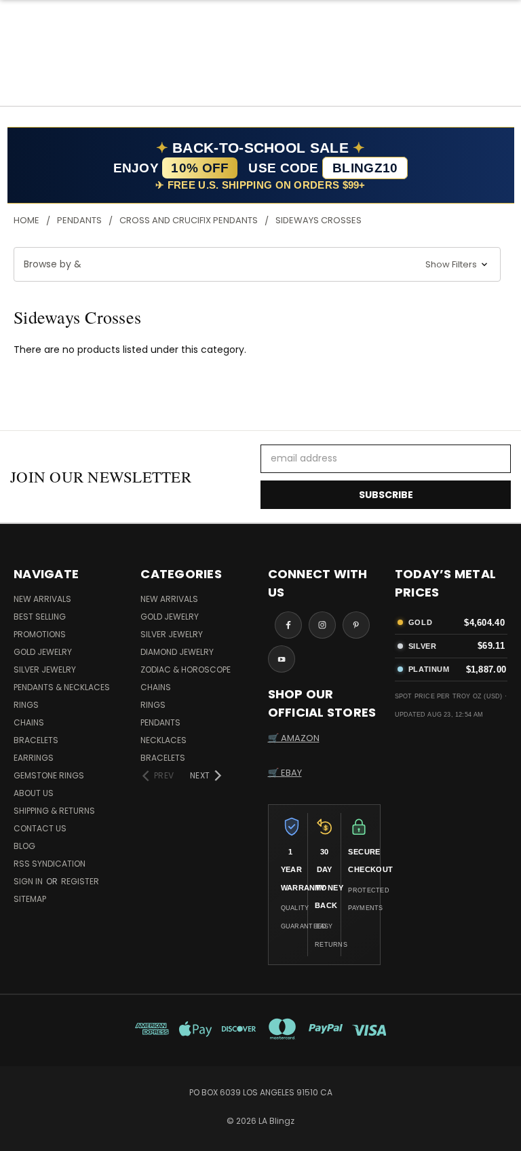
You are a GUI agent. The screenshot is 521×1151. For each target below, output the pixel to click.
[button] (257, 264)
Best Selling (40, 616)
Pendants (160, 722)
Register (80, 881)
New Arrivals (42, 599)
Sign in (29, 881)
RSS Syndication (49, 863)
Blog (24, 846)
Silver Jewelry (45, 669)
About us (34, 793)
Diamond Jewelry (177, 652)
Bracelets (36, 740)
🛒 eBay (285, 772)
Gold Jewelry (43, 652)
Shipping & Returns (54, 810)
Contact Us (40, 828)
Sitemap (30, 899)
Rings (26, 705)
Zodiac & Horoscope (185, 669)
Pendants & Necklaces (62, 687)
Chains (29, 722)
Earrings (34, 757)
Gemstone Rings (49, 775)
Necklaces (163, 740)
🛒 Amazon (294, 738)
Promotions (40, 634)
